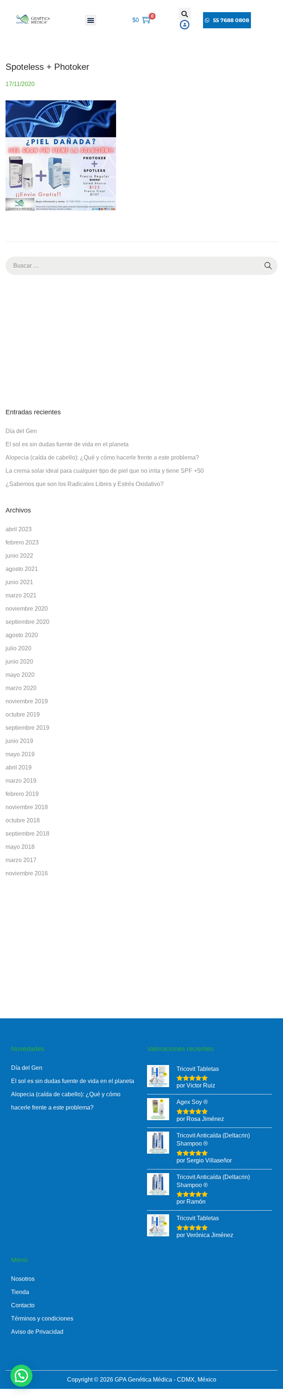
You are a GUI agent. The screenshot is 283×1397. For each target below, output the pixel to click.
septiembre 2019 (27, 728)
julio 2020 (18, 648)
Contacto (23, 1305)
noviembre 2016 (27, 873)
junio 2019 (19, 741)
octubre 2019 (23, 714)
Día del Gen (21, 431)
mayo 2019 (20, 754)
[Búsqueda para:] (141, 265)
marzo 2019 (21, 781)
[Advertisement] (141, 341)
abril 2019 (19, 767)
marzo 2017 (21, 860)
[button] (90, 20)
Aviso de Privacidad (37, 1332)
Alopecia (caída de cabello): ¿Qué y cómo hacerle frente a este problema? (102, 457)
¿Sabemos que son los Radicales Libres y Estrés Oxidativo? (85, 484)
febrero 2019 (22, 794)
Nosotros (23, 1279)
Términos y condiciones (42, 1318)
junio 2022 (19, 556)
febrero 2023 (22, 542)
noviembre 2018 (27, 807)
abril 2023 (19, 529)
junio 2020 (19, 661)
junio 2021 (19, 582)
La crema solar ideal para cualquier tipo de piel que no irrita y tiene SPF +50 (105, 471)
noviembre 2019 (27, 701)
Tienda (20, 1292)
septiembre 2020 (27, 622)
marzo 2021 (21, 595)
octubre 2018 (23, 820)
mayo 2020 (20, 675)
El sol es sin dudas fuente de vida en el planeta (67, 444)
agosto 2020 (22, 635)
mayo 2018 (20, 847)
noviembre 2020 (27, 608)
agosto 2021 (22, 569)
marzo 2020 (21, 688)
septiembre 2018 (27, 833)
